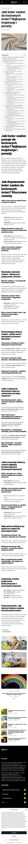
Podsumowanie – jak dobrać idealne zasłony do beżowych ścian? (15, 130)
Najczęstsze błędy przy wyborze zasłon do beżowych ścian (14, 116)
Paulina (14, 735)
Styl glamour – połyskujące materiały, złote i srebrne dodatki (15, 101)
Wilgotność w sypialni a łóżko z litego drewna (17, 725)
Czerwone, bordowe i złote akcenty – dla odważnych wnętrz (15, 88)
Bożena (8, 29)
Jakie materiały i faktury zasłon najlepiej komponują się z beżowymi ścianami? (13, 106)
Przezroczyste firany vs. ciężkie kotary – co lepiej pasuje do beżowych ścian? (15, 114)
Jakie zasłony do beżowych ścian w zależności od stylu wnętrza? (13, 93)
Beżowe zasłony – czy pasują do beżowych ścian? (15, 74)
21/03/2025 (3, 29)
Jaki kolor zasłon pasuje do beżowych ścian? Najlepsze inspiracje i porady (13, 58)
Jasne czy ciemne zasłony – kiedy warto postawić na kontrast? (14, 69)
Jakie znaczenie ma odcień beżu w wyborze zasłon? (15, 64)
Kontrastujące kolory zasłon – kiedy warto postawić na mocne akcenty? (14, 82)
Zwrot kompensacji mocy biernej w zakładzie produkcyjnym (17, 739)
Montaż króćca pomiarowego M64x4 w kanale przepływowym (17, 718)
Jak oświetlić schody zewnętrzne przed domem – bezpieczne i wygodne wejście (14, 694)
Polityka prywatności (18, 842)
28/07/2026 (10, 735)
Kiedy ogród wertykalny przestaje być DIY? (16, 711)
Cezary (11, 696)
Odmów (14, 836)
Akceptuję (14, 832)
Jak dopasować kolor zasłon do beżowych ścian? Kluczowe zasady (13, 61)
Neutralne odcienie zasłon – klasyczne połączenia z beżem (13, 72)
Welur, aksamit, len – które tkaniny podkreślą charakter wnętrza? (15, 109)
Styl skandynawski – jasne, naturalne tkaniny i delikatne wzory (15, 95)
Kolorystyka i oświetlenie (6, 8)
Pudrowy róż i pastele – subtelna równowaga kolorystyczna (15, 90)
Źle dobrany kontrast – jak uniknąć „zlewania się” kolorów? (15, 119)
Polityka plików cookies (10, 842)
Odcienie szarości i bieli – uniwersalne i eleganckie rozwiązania (14, 77)
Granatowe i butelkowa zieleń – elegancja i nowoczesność (15, 85)
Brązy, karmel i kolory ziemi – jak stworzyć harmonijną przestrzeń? (15, 80)
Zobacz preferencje (14, 839)
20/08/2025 (16, 696)
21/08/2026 (10, 713)
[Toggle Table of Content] (23, 55)
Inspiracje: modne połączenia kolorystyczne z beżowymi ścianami (15, 127)
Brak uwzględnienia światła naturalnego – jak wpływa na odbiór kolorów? (15, 124)
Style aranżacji (6, 638)
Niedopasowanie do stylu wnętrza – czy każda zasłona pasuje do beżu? (16, 122)
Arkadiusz (11, 643)
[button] (26, 809)
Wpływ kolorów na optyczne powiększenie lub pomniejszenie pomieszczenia (16, 66)
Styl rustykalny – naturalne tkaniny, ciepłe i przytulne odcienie (15, 103)
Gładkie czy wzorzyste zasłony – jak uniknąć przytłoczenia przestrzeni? (15, 111)
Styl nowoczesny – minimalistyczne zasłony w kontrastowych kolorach (16, 98)
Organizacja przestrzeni (8, 654)
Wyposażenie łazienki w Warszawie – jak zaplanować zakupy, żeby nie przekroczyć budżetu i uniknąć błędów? (17, 731)
